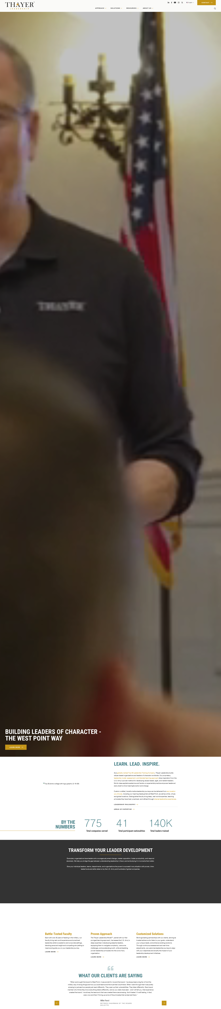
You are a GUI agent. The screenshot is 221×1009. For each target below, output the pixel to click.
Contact (205, 3)
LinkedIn (168, 2)
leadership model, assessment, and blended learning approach (136, 778)
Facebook (171, 2)
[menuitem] (100, 9)
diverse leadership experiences (165, 799)
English (190, 2)
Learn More (14, 747)
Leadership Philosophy (124, 804)
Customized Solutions (156, 904)
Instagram (179, 2)
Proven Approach (110, 904)
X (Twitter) (182, 2)
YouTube (175, 2)
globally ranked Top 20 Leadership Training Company (136, 773)
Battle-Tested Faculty (65, 904)
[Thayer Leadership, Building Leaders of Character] (20, 5)
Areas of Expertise (123, 809)
